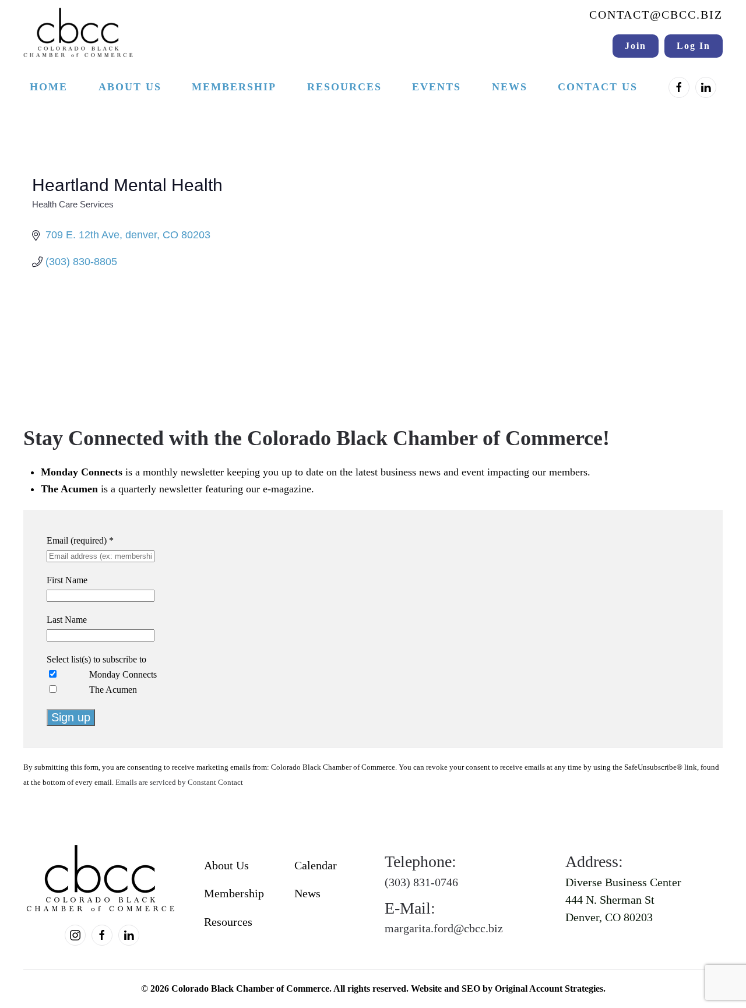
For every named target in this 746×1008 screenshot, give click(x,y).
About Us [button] (129, 87)
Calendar (315, 865)
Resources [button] (344, 87)
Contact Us (598, 87)
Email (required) (80, 540)
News (509, 87)
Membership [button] (234, 87)
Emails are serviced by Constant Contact (179, 782)
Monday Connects (123, 674)
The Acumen (113, 690)
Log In (693, 46)
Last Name (67, 620)
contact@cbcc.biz (656, 14)
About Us (226, 865)
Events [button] (436, 87)
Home (49, 87)
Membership (234, 893)
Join (635, 46)
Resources (228, 921)
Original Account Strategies (549, 988)
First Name (67, 580)
